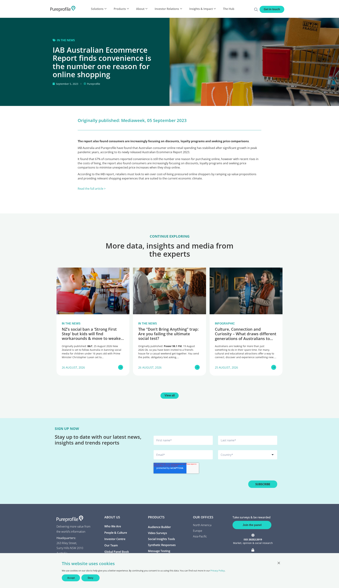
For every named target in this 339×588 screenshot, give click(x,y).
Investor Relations (167, 9)
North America (202, 525)
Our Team (111, 545)
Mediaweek (133, 120)
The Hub (228, 9)
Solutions (97, 9)
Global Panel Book (116, 552)
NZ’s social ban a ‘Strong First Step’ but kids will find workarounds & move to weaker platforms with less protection (92, 336)
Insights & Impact (201, 9)
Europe (197, 531)
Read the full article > (92, 189)
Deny (90, 578)
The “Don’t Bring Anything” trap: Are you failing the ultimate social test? (168, 333)
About (140, 9)
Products (120, 9)
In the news (66, 40)
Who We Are (112, 526)
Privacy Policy (217, 570)
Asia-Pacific (200, 536)
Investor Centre (114, 539)
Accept (71, 578)
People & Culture (115, 533)
